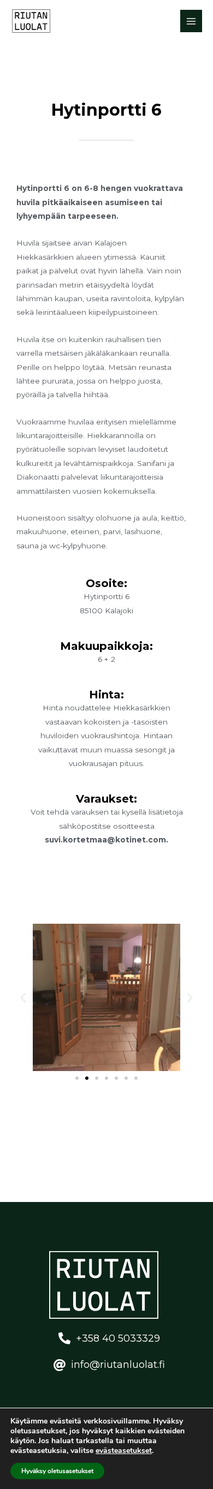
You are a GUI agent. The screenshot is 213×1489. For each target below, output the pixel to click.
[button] (23, 997)
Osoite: (106, 583)
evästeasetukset (124, 1451)
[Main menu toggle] (191, 21)
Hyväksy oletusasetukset (57, 1471)
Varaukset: (106, 798)
